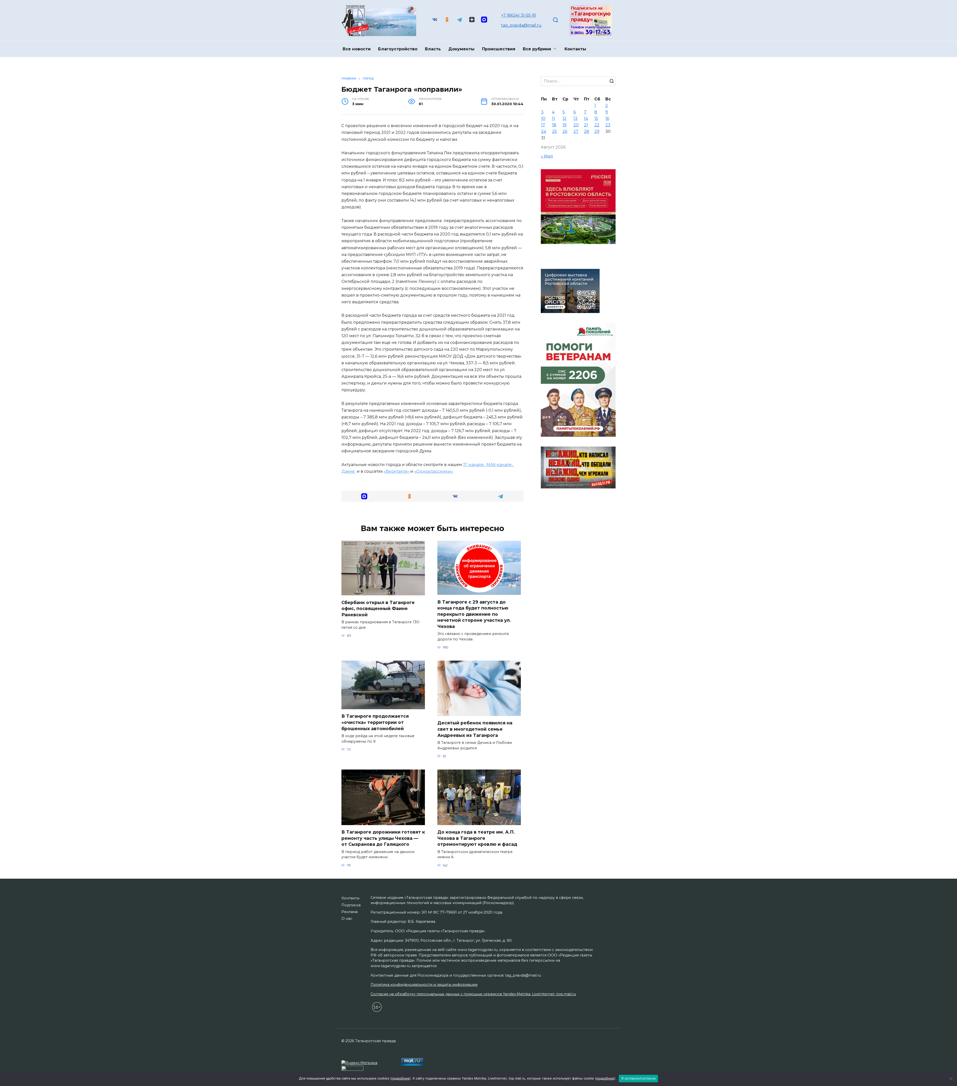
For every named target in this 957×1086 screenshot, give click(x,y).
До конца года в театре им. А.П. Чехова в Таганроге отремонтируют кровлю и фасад (477, 838)
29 (596, 131)
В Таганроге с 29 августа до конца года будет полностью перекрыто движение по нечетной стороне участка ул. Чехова (474, 614)
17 (543, 125)
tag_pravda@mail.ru (521, 25)
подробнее (400, 1078)
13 (575, 118)
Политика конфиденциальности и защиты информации (424, 984)
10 (543, 118)
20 (576, 125)
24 (543, 131)
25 (554, 131)
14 (586, 118)
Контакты (575, 49)
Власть (433, 49)
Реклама (349, 912)
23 (607, 125)
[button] (364, 496)
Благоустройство (397, 49)
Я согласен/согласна (638, 1078)
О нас (346, 918)
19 (564, 125)
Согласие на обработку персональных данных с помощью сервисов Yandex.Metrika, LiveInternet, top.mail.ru (473, 994)
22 (596, 125)
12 (564, 118)
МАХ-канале (499, 464)
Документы (461, 49)
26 (564, 131)
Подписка (351, 905)
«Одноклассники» (433, 471)
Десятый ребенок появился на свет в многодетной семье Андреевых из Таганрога (474, 729)
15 (596, 118)
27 (575, 131)
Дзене (348, 471)
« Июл (547, 156)
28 (586, 131)
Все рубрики (537, 49)
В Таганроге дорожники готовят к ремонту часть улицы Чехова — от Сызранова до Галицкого (383, 838)
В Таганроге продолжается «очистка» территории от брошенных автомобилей (375, 722)
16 (607, 118)
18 (554, 125)
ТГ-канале (474, 464)
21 (586, 125)
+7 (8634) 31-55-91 (518, 15)
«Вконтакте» (396, 471)
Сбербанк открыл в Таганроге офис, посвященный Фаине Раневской (378, 608)
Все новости (357, 49)
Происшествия (498, 49)
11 (553, 118)
